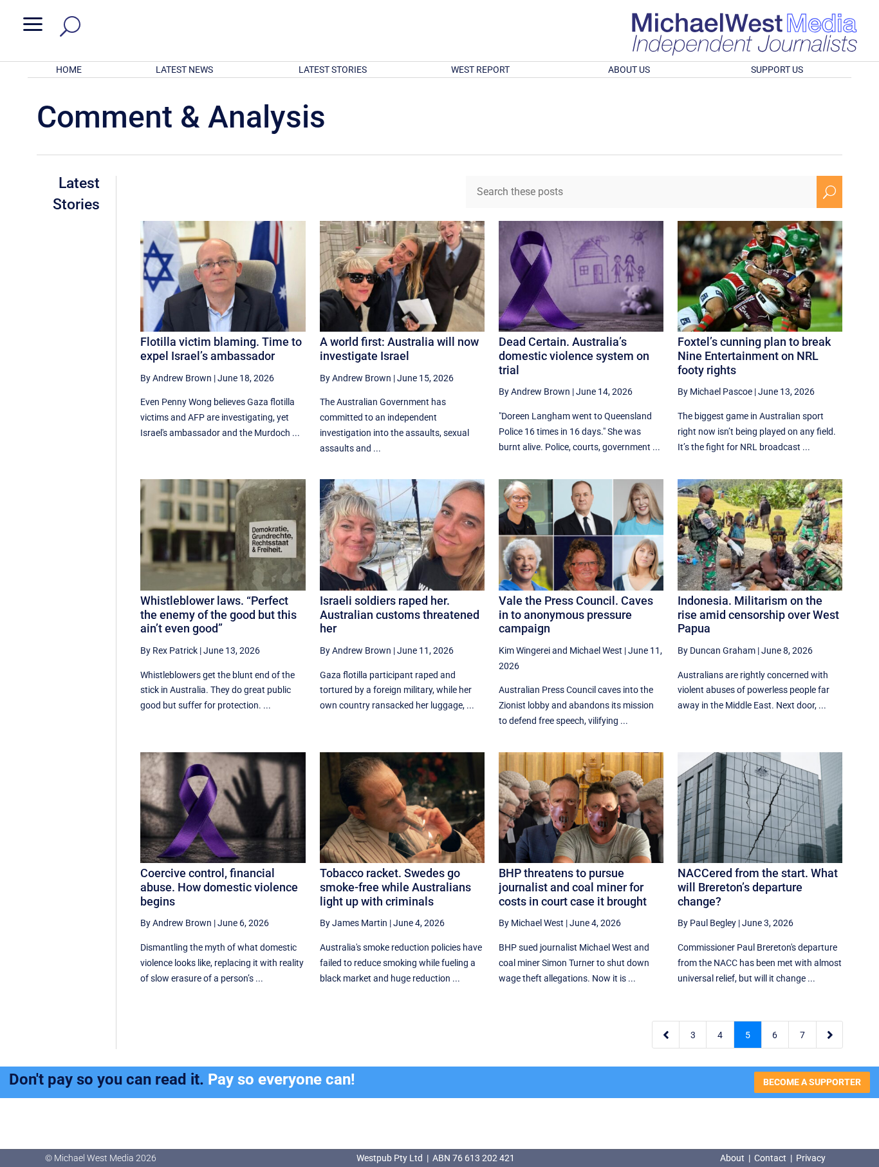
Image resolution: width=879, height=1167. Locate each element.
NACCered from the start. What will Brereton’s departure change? (758, 886)
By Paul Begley (707, 923)
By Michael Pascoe (715, 391)
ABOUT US (629, 69)
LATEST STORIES (333, 69)
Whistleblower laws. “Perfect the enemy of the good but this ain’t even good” (218, 614)
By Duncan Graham (716, 650)
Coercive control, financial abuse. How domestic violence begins (219, 886)
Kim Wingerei (524, 650)
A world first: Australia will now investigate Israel (399, 349)
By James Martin (353, 923)
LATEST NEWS (184, 69)
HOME (69, 69)
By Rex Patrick (169, 650)
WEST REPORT (480, 69)
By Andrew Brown (176, 378)
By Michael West (531, 923)
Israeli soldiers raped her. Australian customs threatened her (399, 614)
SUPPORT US (777, 69)
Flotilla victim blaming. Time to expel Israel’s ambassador (221, 349)
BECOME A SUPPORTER (812, 1082)
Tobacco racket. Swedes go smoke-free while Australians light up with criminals (395, 886)
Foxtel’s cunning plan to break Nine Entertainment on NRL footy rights (754, 355)
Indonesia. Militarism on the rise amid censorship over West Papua (758, 614)
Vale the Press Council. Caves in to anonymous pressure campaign (576, 614)
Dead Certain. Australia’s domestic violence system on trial (574, 355)
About (733, 1158)
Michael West (595, 650)
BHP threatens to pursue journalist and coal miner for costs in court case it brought (573, 886)
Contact (770, 1158)
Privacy (811, 1158)
